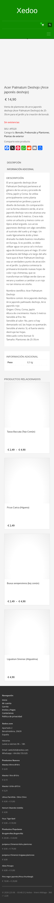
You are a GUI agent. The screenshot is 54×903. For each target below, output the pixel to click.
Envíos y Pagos (9, 709)
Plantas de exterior (14, 136)
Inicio (4, 700)
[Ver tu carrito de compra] (42, 25)
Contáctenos (8, 713)
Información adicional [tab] (20, 169)
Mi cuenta (6, 703)
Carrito (5, 706)
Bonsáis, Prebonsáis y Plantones (32, 132)
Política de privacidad (12, 716)
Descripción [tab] (14, 162)
